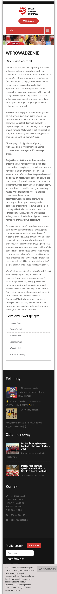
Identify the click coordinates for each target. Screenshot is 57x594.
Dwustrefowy (15, 323)
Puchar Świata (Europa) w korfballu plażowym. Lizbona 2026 (35, 446)
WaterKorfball (15, 348)
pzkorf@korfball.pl (19, 520)
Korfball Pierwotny (17, 354)
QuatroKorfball (16, 329)
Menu (12, 30)
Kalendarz (28, 21)
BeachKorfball (16, 342)
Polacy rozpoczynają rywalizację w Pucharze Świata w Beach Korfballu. (34, 468)
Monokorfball (15, 335)
